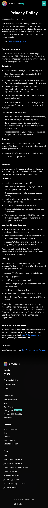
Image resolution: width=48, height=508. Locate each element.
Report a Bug (9, 440)
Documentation (10, 400)
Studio (6, 455)
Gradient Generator (12, 475)
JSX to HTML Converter (13, 463)
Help (5, 433)
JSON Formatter (10, 487)
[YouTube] (8, 374)
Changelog (8, 410)
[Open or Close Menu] (44, 3)
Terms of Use (9, 384)
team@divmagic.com (18, 41)
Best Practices (9, 407)
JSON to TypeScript (11, 479)
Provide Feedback (11, 429)
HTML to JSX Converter (13, 459)
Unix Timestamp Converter (15, 483)
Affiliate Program (11, 444)
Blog (5, 403)
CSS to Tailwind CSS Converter (16, 467)
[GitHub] (5, 374)
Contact (7, 436)
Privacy (7, 388)
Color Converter (10, 471)
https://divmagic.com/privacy (33, 350)
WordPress (8, 417)
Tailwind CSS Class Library (14, 414)
